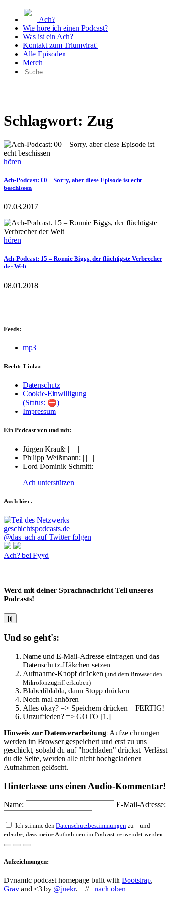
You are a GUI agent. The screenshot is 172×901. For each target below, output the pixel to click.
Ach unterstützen (48, 482)
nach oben (110, 889)
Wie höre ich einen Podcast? (65, 28)
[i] (10, 618)
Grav (11, 889)
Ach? (46, 19)
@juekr (64, 889)
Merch (33, 62)
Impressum (39, 411)
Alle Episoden (44, 54)
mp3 (29, 348)
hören (12, 161)
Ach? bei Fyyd (26, 555)
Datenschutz (41, 385)
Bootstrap (136, 880)
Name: (15, 805)
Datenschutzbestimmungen (91, 825)
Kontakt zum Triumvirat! (60, 45)
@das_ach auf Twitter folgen (47, 537)
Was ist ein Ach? (48, 37)
